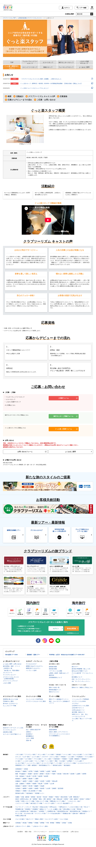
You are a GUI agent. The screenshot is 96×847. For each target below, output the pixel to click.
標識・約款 (28, 831)
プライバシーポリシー (40, 831)
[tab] (12, 62)
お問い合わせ (75, 831)
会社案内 (20, 831)
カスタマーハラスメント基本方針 (59, 831)
